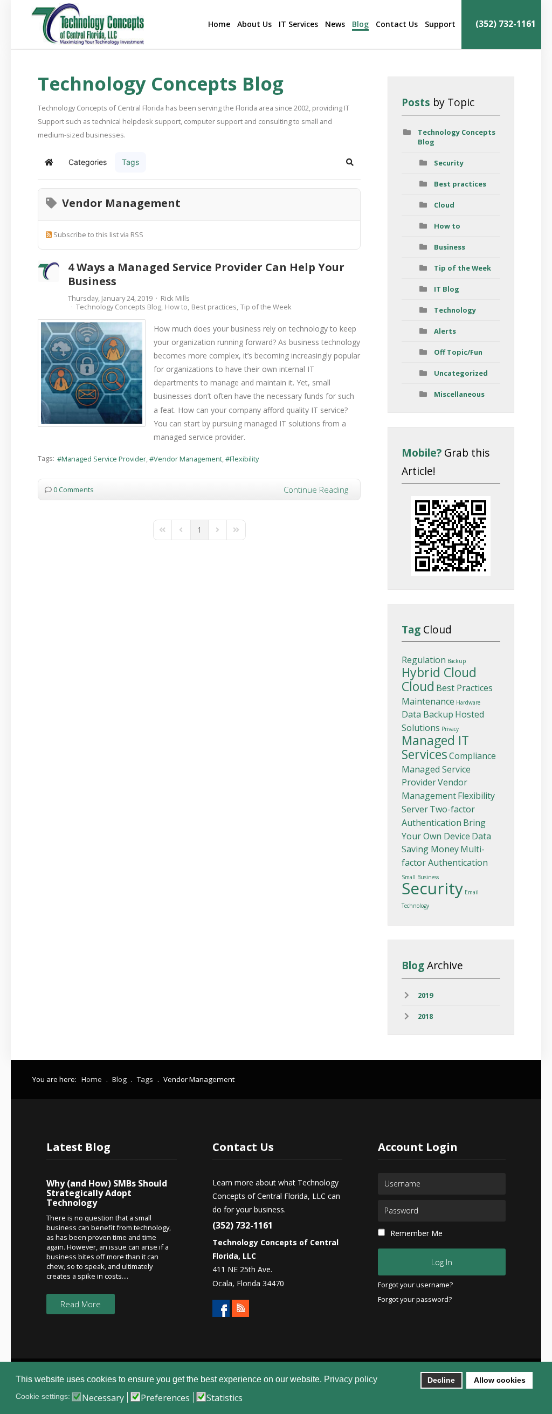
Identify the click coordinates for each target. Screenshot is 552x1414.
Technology (455, 310)
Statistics (224, 1398)
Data (481, 836)
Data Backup (427, 714)
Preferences (165, 1398)
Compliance (472, 756)
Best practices (214, 306)
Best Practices (464, 688)
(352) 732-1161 (504, 24)
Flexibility (244, 459)
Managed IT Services (435, 747)
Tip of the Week (266, 306)
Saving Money (430, 849)
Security (449, 163)
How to (176, 306)
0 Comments (73, 489)
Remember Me (416, 1233)
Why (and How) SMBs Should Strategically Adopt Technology (106, 1193)
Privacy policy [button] (350, 1379)
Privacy (450, 729)
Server (415, 809)
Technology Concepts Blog (118, 306)
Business (449, 247)
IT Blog (446, 289)
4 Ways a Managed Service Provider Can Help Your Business (206, 274)
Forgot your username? (415, 1285)
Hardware (468, 702)
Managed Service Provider (103, 459)
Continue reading (316, 489)
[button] (350, 162)
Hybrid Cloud (439, 672)
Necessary (103, 1398)
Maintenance (428, 701)
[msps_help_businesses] (92, 373)
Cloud (444, 205)
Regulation (424, 660)
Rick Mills (175, 298)
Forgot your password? (415, 1299)
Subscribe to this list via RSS (98, 234)
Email (472, 892)
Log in (441, 1262)
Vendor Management (188, 459)
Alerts (445, 331)
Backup (456, 661)
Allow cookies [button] (500, 1380)
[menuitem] (219, 24)
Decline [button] (441, 1380)
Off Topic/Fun (458, 352)
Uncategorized (461, 373)
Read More (80, 1304)
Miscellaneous (459, 394)
